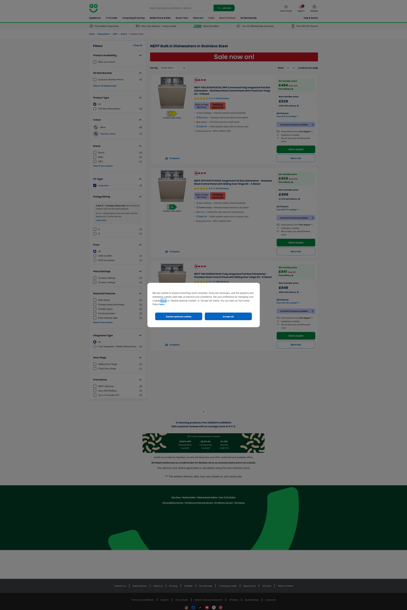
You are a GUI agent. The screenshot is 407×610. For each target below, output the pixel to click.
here (163, 300)
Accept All (228, 316)
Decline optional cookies (178, 316)
